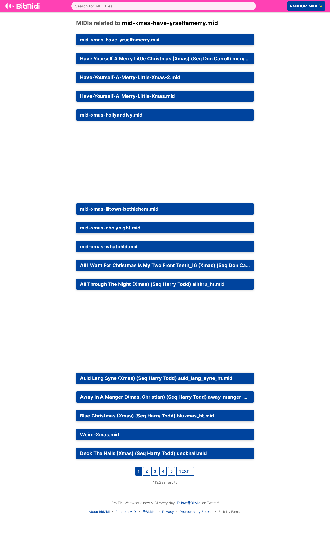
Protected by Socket (196, 512)
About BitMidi (99, 512)
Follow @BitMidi (189, 503)
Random (306, 6)
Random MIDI (126, 512)
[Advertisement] (165, 162)
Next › (185, 471)
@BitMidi (149, 512)
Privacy (168, 512)
